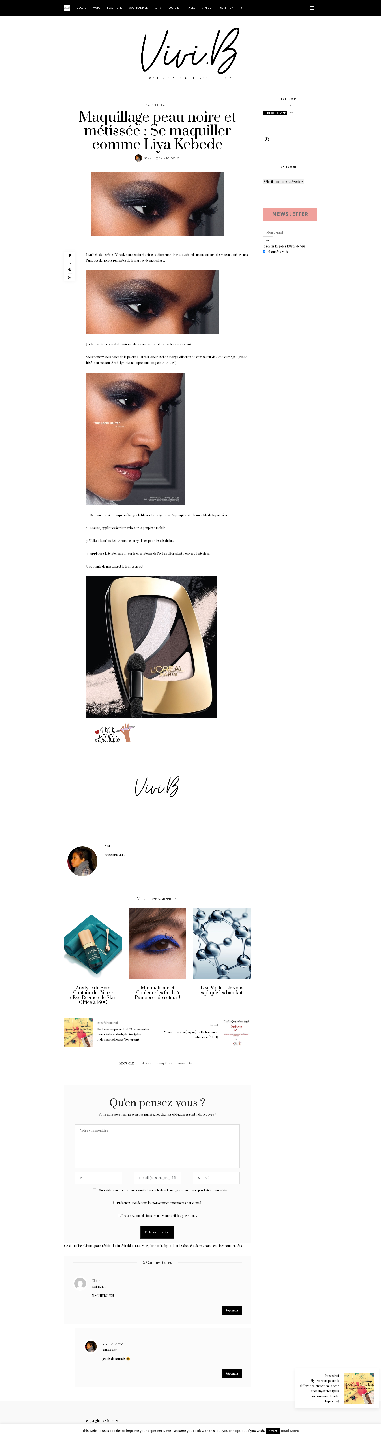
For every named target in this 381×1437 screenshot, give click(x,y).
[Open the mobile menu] (312, 8)
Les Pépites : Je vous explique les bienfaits (159, 990)
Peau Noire (114, 7)
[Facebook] (69, 255)
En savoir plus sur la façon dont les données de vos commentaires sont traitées (188, 1246)
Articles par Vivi (114, 854)
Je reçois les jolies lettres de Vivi (284, 246)
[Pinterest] (69, 270)
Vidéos (206, 7)
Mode (97, 7)
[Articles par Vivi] (138, 158)
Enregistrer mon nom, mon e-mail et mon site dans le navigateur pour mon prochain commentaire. (164, 1190)
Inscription (226, 7)
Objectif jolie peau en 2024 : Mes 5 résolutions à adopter (223, 993)
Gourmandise (138, 7)
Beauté (81, 7)
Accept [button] (273, 1431)
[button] (70, 960)
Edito (158, 7)
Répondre (232, 1310)
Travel (190, 7)
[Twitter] (69, 262)
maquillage (165, 1063)
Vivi (150, 158)
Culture (173, 7)
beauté (147, 1063)
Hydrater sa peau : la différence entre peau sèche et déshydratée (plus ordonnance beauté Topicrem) (319, 1391)
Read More (290, 1430)
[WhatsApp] (69, 277)
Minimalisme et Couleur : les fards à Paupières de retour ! (95, 993)
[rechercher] (241, 8)
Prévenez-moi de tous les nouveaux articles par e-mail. (159, 1216)
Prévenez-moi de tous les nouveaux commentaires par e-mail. (159, 1203)
